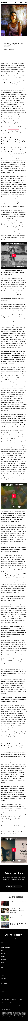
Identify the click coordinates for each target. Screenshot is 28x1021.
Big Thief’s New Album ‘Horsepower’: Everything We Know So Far (17, 910)
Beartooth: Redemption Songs (18, 901)
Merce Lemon (4, 63)
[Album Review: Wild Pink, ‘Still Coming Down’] (5, 925)
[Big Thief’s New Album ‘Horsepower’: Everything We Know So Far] (5, 910)
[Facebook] (9, 54)
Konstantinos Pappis (10, 49)
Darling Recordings (18, 834)
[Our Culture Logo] (8, 2)
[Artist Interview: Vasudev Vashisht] (5, 918)
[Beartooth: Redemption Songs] (5, 903)
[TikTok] (15, 938)
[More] (22, 54)
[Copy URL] (19, 54)
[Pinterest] (12, 54)
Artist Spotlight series (13, 129)
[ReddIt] (16, 54)
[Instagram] (12, 938)
